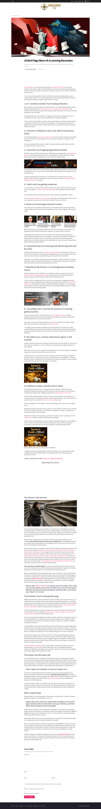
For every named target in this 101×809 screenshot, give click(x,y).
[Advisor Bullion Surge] (35, 373)
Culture (26, 805)
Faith (40, 805)
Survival (43, 805)
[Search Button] (72, 1)
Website (53, 777)
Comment (26, 754)
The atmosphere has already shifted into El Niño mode (56, 561)
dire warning (54, 324)
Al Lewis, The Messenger (30, 69)
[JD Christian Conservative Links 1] (50, 163)
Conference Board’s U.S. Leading (48, 109)
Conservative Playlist (85, 805)
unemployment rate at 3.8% (63, 393)
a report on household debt (44, 189)
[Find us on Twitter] (87, 1)
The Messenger (29, 87)
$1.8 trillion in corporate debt (50, 252)
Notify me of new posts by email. (31, 793)
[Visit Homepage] (50, 6)
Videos (16, 15)
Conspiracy (21, 805)
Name (26, 771)
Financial (19, 15)
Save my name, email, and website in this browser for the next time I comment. (43, 784)
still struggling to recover (58, 315)
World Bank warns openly (34, 645)
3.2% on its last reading (50, 400)
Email (25, 777)
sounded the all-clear (57, 87)
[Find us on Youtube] (85, 1)
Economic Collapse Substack (52, 458)
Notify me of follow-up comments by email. (34, 788)
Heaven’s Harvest (37, 578)
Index (66, 109)
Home (12, 1)
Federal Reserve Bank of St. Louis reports (38, 198)
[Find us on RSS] (89, 1)
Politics (16, 805)
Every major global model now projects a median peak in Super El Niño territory (49, 554)
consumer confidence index (46, 137)
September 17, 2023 (41, 69)
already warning (54, 678)
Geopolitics (35, 805)
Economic (61, 109)
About (12, 805)
